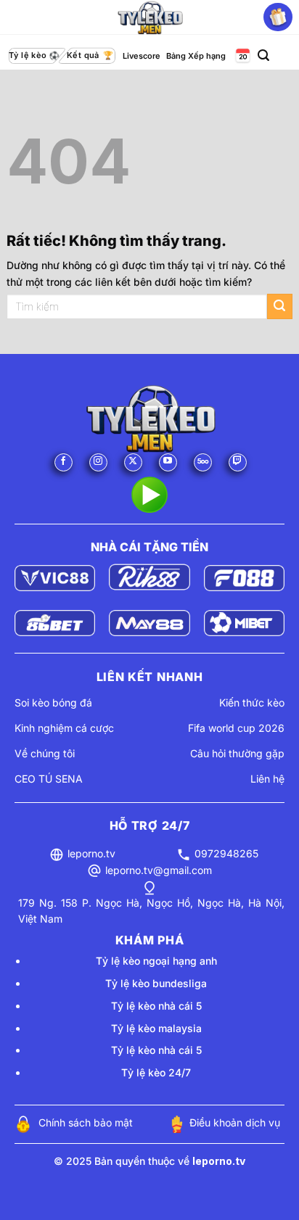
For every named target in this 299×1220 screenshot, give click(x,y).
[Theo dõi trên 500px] (203, 462)
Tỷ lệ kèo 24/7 (156, 1072)
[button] (263, 55)
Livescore (141, 56)
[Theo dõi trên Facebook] (63, 462)
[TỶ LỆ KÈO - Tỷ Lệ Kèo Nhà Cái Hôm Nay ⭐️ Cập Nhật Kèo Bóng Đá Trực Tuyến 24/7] (149, 17)
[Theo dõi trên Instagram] (98, 462)
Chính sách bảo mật (85, 1122)
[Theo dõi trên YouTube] (168, 462)
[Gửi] (279, 306)
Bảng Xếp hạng (196, 56)
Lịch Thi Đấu (242, 56)
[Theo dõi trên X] (133, 462)
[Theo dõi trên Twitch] (238, 462)
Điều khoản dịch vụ (234, 1122)
